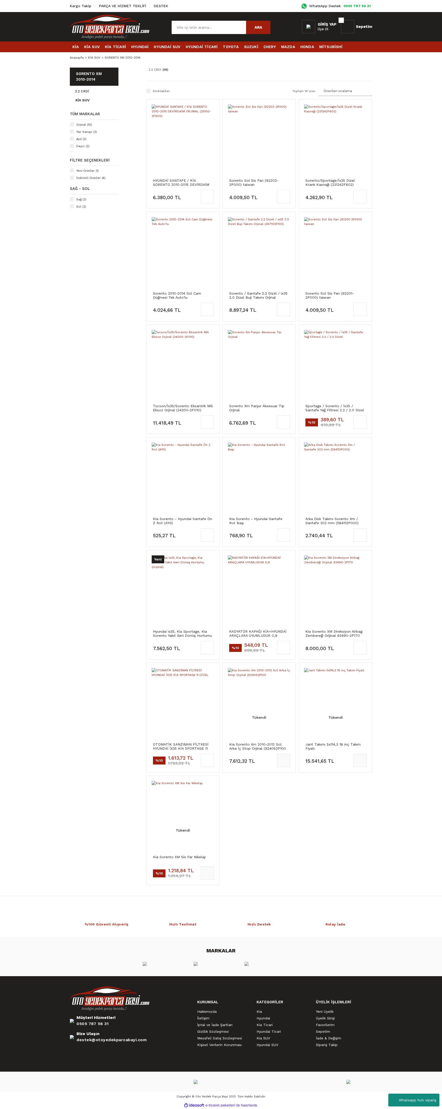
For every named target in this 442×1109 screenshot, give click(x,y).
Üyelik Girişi (325, 1018)
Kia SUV (263, 1038)
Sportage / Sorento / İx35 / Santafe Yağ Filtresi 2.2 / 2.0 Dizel (334, 408)
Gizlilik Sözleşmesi (213, 1031)
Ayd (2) (81, 139)
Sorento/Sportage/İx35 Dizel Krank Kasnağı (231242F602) (330, 182)
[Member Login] (308, 26)
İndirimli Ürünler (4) (90, 178)
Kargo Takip (80, 6)
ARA (258, 27)
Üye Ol (323, 29)
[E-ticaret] (220, 1105)
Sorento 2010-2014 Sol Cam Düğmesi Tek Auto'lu (177, 295)
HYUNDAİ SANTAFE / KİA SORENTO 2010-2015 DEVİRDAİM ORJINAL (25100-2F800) (181, 182)
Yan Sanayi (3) (86, 132)
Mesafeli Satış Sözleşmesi (219, 1038)
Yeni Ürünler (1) (87, 171)
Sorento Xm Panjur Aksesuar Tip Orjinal (256, 408)
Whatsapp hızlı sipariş (417, 1100)
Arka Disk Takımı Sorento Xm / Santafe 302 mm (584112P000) (332, 521)
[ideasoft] (194, 1105)
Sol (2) (81, 206)
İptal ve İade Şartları (215, 1025)
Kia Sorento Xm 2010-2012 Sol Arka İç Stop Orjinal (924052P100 (257, 746)
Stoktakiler (161, 91)
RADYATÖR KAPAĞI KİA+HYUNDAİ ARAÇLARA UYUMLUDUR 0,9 (257, 633)
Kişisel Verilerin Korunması (219, 1045)
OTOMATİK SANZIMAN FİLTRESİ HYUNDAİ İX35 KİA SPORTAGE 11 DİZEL (180, 746)
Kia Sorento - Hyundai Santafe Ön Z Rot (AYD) (182, 521)
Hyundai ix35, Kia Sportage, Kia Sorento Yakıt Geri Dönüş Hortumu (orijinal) (182, 633)
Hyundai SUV (267, 1045)
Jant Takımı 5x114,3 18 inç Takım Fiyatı (333, 746)
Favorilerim (325, 1025)
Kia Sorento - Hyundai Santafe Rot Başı (255, 521)
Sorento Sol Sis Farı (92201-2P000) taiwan (329, 295)
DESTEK (161, 6)
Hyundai (263, 1018)
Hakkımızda (207, 1011)
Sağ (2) (81, 199)
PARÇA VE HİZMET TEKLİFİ (122, 6)
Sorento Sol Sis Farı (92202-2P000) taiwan (254, 182)
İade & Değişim (328, 1038)
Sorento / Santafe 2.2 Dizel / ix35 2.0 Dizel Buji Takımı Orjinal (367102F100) (258, 295)
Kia (259, 1011)
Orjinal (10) (84, 124)
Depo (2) (83, 146)
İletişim (203, 1018)
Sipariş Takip (327, 1045)
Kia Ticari (265, 1025)
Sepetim (323, 1031)
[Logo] (109, 26)
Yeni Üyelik (325, 1011)
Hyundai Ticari (269, 1031)
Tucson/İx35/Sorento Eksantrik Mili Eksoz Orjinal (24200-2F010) (183, 408)
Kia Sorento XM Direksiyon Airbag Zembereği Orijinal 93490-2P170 (333, 633)
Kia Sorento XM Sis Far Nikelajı (179, 857)
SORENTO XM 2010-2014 (122, 57)
